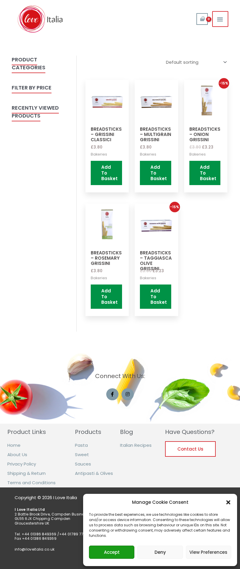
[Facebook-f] (112, 394)
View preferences (208, 552)
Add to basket (109, 173)
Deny (160, 552)
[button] (228, 502)
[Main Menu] (220, 19)
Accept (112, 552)
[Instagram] (127, 394)
